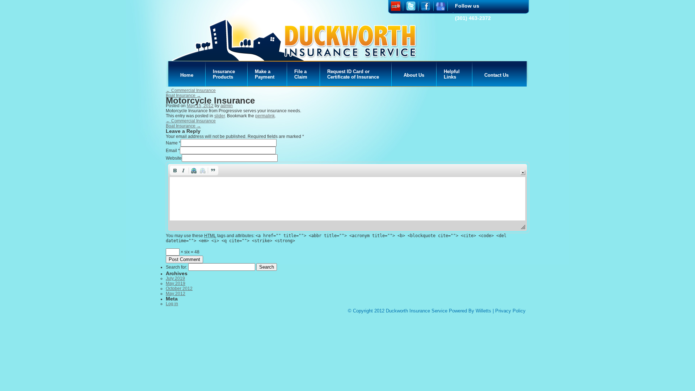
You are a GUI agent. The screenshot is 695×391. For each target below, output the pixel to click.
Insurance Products (224, 74)
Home (186, 75)
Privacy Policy (510, 311)
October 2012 (179, 288)
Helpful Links (452, 74)
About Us (414, 75)
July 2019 (175, 278)
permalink (265, 115)
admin (226, 105)
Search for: (176, 267)
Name (172, 143)
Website (174, 158)
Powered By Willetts (470, 311)
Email (171, 150)
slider (219, 115)
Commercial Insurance (191, 90)
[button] (174, 171)
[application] (347, 197)
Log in (172, 303)
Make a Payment (264, 74)
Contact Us (496, 75)
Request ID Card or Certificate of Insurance (353, 74)
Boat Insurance (183, 95)
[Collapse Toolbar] (523, 172)
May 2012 (175, 293)
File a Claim (300, 74)
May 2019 (175, 283)
